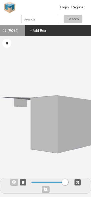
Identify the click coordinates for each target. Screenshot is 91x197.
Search (73, 19)
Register (78, 7)
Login (64, 7)
